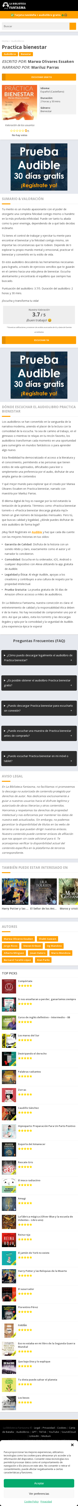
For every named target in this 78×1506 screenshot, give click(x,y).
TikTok (42, 1432)
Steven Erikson (32, 945)
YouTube (54, 1432)
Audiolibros (17, 41)
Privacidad (46, 1501)
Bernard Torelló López (17, 960)
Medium (46, 1436)
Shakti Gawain (47, 938)
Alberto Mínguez (14, 953)
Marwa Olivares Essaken (18, 938)
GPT (34, 1432)
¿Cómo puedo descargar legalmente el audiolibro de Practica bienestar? (38, 657)
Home (5, 41)
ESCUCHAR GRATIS (41, 77)
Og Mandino (54, 945)
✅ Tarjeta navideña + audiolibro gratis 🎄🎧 (39, 15)
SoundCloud (69, 1432)
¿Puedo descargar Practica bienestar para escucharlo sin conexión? (38, 708)
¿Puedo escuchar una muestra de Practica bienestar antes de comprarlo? (37, 733)
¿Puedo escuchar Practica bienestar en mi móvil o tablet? (36, 758)
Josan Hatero (37, 953)
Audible (37, 532)
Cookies (61, 1427)
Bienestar (26, 54)
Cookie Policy (31, 1501)
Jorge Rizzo (10, 945)
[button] (72, 1445)
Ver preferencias (39, 1493)
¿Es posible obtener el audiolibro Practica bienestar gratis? (37, 683)
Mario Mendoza (60, 953)
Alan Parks (43, 960)
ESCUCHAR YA (41, 340)
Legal (37, 1427)
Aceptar (39, 1483)
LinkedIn (34, 1436)
